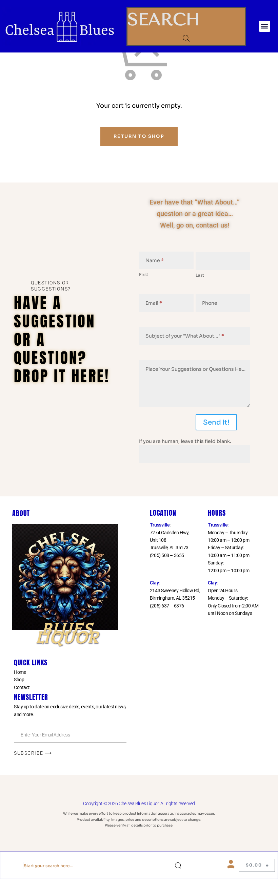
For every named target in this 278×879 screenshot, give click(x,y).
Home (20, 672)
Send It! (216, 422)
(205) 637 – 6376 (167, 605)
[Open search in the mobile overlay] (186, 38)
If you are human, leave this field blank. (185, 441)
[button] (264, 26)
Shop (19, 679)
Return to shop (139, 136)
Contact (22, 687)
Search (186, 865)
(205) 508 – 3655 (167, 555)
